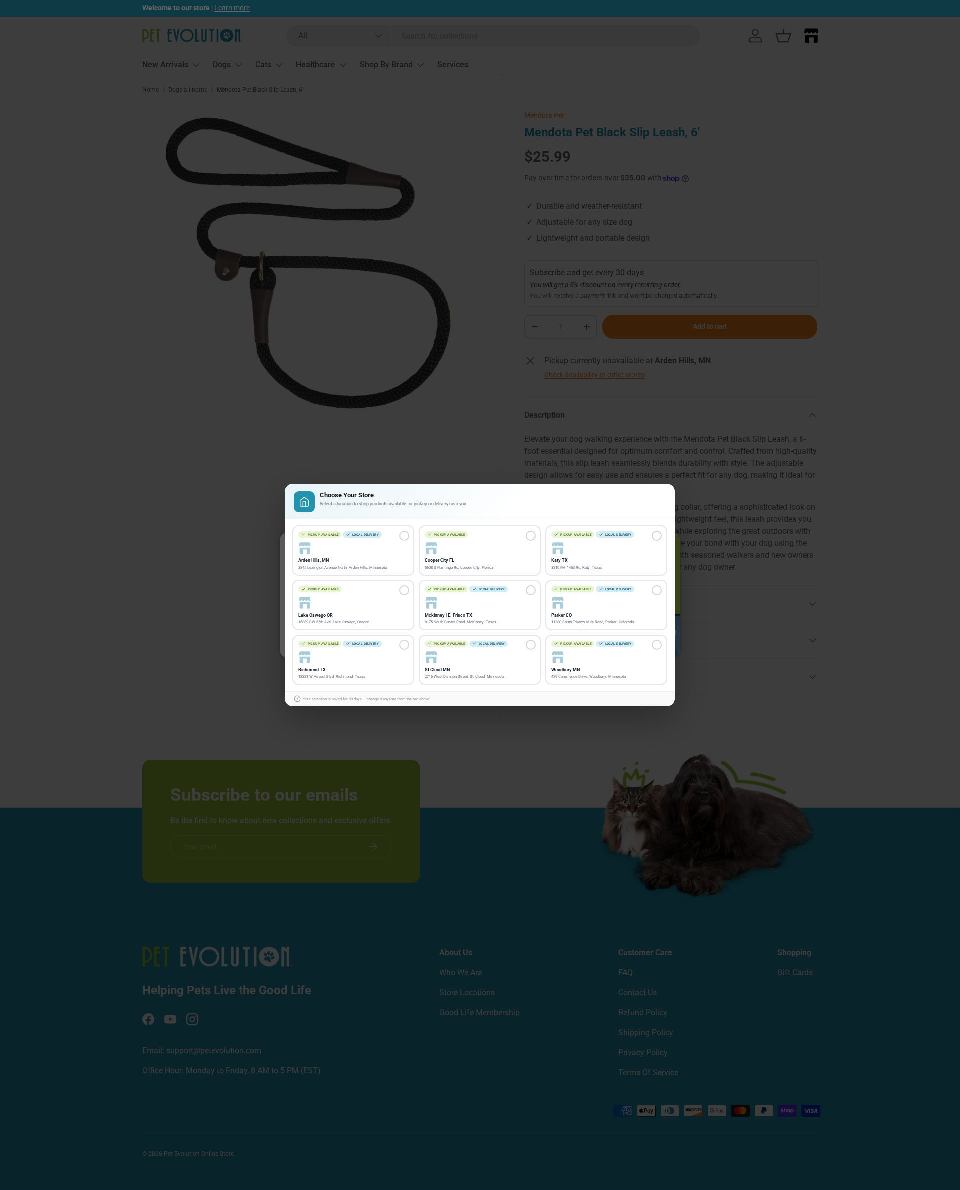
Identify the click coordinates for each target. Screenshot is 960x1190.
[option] (353, 550)
